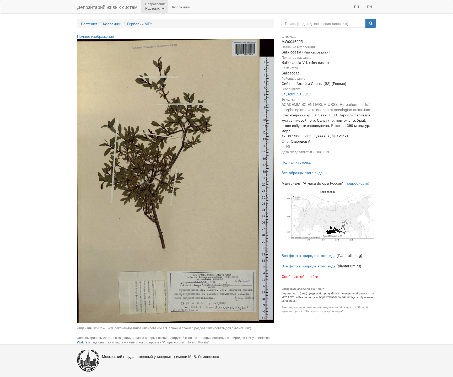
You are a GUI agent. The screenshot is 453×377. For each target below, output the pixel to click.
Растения (89, 23)
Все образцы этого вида (302, 172)
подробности (357, 183)
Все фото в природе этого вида (309, 255)
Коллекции (181, 6)
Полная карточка (296, 162)
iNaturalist (84, 342)
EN (369, 6)
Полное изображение (95, 36)
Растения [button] (153, 8)
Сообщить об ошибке (300, 276)
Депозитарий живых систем (107, 6)
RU (356, 6)
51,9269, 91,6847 (296, 93)
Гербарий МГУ (139, 23)
